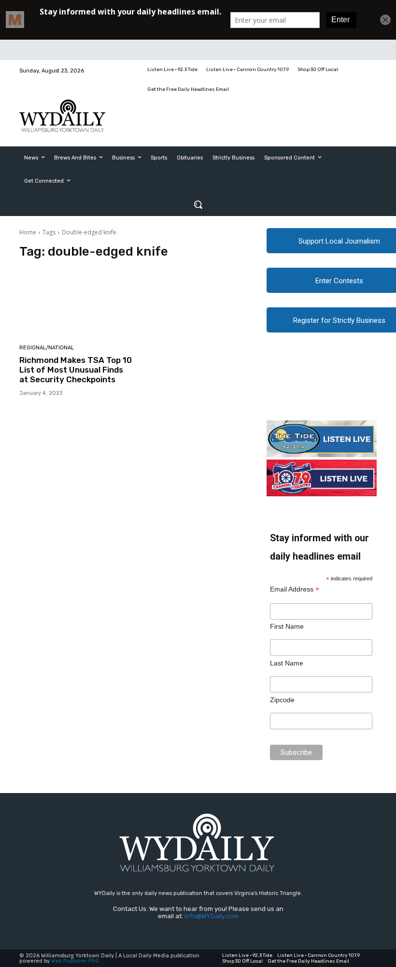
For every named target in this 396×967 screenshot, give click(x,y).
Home (27, 232)
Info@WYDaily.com (211, 916)
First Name (287, 626)
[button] (198, 204)
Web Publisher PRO (75, 961)
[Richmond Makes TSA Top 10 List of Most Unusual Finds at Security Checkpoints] (76, 303)
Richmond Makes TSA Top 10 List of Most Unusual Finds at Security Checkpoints (75, 370)
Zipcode (282, 700)
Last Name (286, 663)
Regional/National (46, 347)
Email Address (294, 589)
